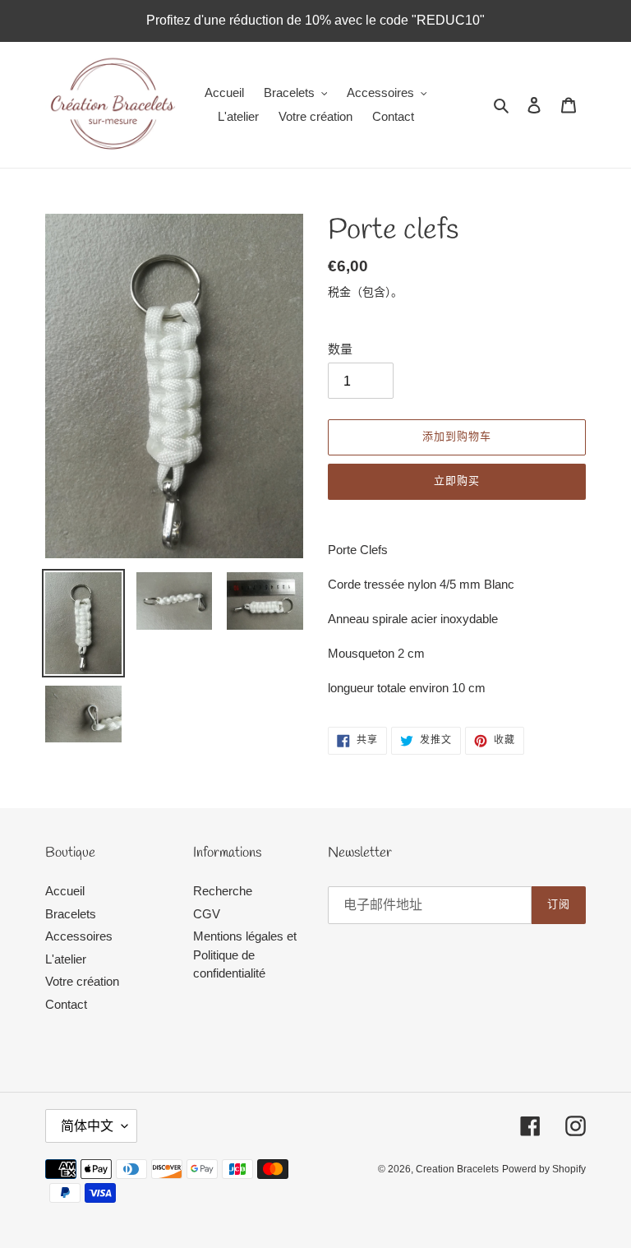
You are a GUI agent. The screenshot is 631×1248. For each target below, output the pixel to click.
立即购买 (457, 481)
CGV (206, 914)
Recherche (222, 891)
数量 (340, 349)
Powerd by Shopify (544, 1169)
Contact (66, 1004)
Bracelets (70, 914)
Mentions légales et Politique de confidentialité (245, 954)
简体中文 (87, 1126)
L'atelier (65, 959)
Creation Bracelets (457, 1169)
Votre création (82, 981)
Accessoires (79, 936)
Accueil (65, 891)
